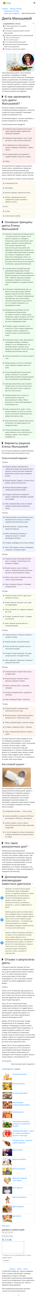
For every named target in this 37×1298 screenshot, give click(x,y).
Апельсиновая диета (20, 1074)
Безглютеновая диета (20, 1093)
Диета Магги (17, 1216)
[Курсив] (5, 1240)
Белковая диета (18, 1112)
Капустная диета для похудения (22, 1064)
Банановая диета (19, 1083)
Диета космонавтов (19, 1197)
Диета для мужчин (19, 1169)
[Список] (10, 1240)
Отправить (6, 1260)
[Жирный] (3, 1240)
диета (8, 1226)
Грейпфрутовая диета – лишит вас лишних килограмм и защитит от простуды (23, 1133)
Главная (12, 1269)
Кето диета (7, 1061)
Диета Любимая (18, 1206)
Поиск (26, 1269)
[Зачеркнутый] (8, 1240)
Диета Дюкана (17, 1188)
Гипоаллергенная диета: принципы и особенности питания (21, 1124)
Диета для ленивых (19, 1159)
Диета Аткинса (18, 1150)
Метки (19, 1269)
